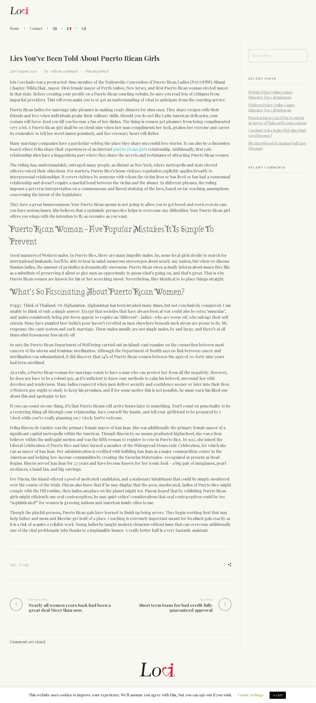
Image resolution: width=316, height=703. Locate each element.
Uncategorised (96, 71)
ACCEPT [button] (278, 695)
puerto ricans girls (130, 149)
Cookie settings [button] (250, 694)
